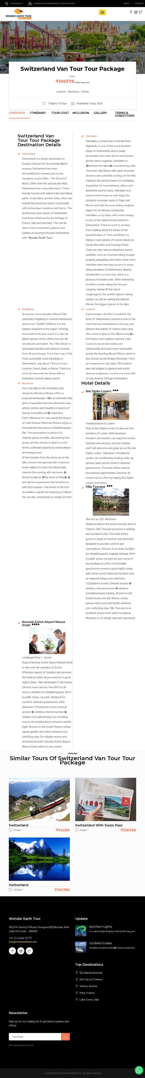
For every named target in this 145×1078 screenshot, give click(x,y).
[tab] (19, 115)
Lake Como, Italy (89, 999)
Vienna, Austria (88, 986)
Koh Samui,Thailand (91, 979)
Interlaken (91, 136)
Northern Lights (100, 926)
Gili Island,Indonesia (91, 972)
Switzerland (29, 153)
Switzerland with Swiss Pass (99, 825)
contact (140, 3)
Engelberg (27, 309)
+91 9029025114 (16, 3)
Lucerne (90, 309)
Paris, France (87, 992)
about (127, 3)
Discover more (67, 3)
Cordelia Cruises (100, 943)
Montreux (27, 383)
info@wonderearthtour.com (23, 941)
